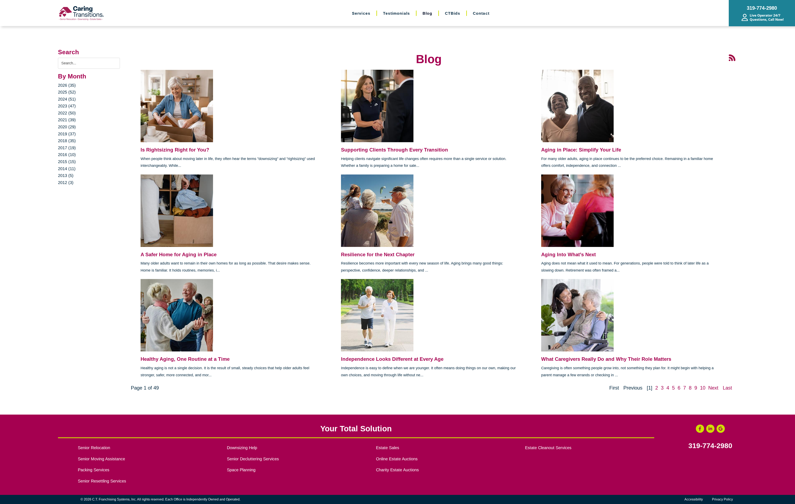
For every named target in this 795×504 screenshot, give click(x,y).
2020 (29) (67, 127)
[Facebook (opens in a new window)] (700, 429)
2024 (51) (67, 99)
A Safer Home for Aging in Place (179, 254)
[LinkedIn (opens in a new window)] (710, 429)
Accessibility (693, 499)
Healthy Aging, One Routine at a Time (185, 359)
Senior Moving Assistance (101, 459)
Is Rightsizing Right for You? (175, 150)
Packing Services (93, 470)
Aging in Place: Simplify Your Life (581, 150)
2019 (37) (67, 134)
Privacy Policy (722, 499)
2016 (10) (67, 154)
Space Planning (241, 470)
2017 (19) (67, 148)
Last (727, 388)
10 (702, 388)
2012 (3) (65, 182)
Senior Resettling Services (102, 481)
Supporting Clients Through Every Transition (394, 150)
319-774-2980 (710, 445)
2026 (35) (67, 85)
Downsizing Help (242, 447)
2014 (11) (67, 168)
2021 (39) (67, 120)
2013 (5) (65, 175)
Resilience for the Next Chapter (377, 254)
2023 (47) (67, 106)
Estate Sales (387, 447)
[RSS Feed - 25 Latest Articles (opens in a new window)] (732, 57)
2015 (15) (67, 161)
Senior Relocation (94, 447)
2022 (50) (67, 113)
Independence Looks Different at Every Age (392, 359)
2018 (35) (67, 140)
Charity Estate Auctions (397, 470)
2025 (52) (67, 92)
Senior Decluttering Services (253, 459)
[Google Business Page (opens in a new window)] (721, 429)
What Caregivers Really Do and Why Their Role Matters (606, 359)
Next (713, 388)
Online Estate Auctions (397, 459)
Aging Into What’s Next (568, 254)
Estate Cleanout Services (548, 447)
